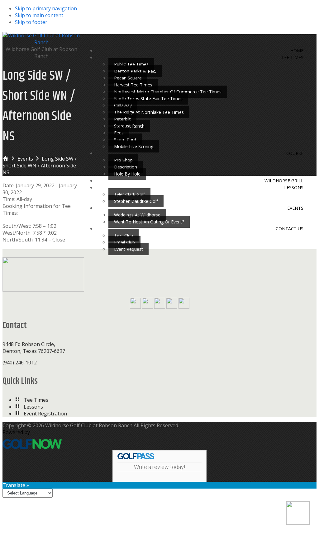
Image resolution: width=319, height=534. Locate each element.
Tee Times (36, 399)
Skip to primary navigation (46, 8)
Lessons (33, 406)
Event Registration (45, 413)
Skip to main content (39, 15)
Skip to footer (31, 22)
